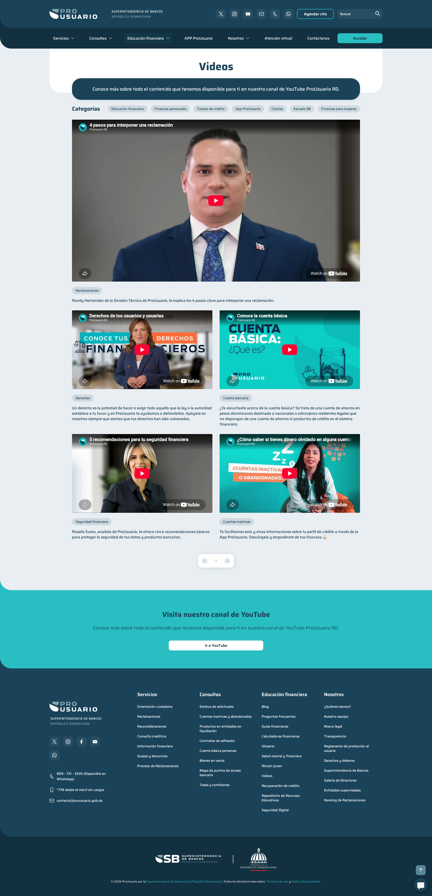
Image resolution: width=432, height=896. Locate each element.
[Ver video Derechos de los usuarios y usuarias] (142, 349)
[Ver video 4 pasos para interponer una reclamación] (216, 201)
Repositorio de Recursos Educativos (281, 798)
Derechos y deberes (339, 760)
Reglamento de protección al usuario (347, 748)
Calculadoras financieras (280, 736)
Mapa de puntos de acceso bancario (221, 773)
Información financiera (155, 746)
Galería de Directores (340, 780)
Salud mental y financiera (282, 756)
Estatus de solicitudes (217, 706)
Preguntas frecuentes (278, 716)
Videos (267, 776)
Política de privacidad (305, 881)
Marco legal (333, 726)
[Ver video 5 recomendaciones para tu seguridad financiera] (142, 473)
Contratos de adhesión (217, 741)
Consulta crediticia (151, 736)
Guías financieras (275, 726)
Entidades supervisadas (342, 790)
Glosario (268, 746)
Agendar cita (315, 14)
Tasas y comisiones (215, 785)
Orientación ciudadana (154, 706)
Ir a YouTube (216, 645)
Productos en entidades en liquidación (221, 729)
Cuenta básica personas (218, 750)
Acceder (358, 39)
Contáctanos (318, 38)
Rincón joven (272, 766)
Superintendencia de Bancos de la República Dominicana (184, 881)
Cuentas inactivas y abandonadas (226, 716)
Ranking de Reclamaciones (344, 800)
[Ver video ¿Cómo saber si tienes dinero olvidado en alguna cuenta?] (290, 473)
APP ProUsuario (198, 38)
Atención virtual (278, 38)
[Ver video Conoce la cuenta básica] (290, 349)
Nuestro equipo (336, 716)
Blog (265, 706)
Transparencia (335, 736)
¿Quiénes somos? (337, 706)
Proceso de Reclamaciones (157, 766)
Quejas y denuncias (152, 756)
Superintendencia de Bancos (346, 770)
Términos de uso (277, 881)
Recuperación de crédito (280, 785)
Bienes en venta (212, 760)
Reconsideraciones (151, 726)
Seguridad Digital (275, 810)
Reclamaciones (148, 716)
